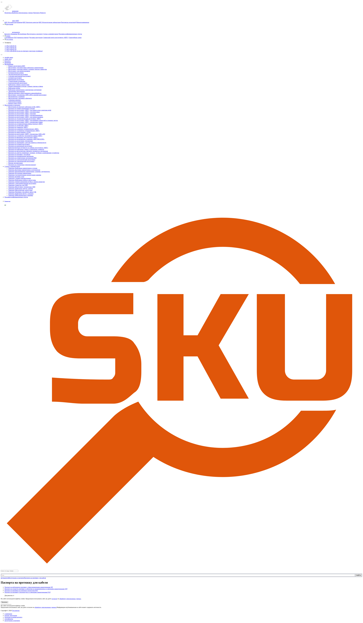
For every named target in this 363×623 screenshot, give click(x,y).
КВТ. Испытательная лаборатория (50, 22)
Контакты (36, 13)
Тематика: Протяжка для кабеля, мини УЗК (22, 192)
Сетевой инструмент (15, 78)
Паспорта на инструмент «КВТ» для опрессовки (24, 112)
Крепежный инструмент (16, 79)
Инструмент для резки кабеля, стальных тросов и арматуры (27, 69)
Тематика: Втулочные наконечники (19, 173)
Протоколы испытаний (68, 22)
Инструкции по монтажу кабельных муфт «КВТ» (24, 107)
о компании (8, 614)
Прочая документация (15, 163)
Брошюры (14, 34)
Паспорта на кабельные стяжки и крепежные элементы (26, 149)
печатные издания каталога (13, 617)
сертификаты (9, 619)
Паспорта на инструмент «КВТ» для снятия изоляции (25, 117)
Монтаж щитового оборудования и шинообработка (24, 93)
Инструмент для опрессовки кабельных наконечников (25, 67)
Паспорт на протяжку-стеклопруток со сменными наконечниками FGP (27, 592)
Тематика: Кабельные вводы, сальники (20, 193)
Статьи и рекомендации (50, 34)
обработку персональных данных (70, 599)
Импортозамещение (82, 22)
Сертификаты (9, 37)
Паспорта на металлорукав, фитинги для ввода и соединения (28, 151)
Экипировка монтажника (16, 91)
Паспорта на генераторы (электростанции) (22, 165)
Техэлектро (15, 610)
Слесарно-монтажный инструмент (19, 76)
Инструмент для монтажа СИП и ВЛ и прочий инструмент (27, 95)
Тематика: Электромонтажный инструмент (22, 183)
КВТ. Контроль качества (30, 22)
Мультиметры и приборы (16, 96)
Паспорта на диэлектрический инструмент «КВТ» (24, 119)
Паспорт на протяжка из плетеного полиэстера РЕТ (21, 590)
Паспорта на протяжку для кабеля (19, 154)
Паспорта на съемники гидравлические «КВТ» (23, 129)
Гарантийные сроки (75, 37)
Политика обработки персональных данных (19, 13)
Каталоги (8, 34)
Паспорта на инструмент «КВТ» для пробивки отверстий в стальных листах (33, 120)
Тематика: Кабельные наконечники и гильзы (22, 168)
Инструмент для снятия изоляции (19, 71)
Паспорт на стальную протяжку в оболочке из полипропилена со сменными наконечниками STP (36, 589)
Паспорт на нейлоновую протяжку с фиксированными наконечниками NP (29, 587)
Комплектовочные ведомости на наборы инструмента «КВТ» (28, 147)
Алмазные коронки (14, 100)
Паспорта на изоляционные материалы (21, 156)
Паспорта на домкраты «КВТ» (18, 127)
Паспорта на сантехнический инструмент (21, 159)
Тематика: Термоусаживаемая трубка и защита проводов (26, 182)
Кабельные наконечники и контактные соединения (24, 90)
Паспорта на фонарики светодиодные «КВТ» (23, 137)
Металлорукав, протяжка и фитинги (20, 98)
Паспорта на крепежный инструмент (20, 146)
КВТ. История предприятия (13, 22)
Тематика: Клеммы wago (16, 176)
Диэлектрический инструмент (18, 74)
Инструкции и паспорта (34, 34)
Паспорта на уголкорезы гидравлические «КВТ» (24, 130)
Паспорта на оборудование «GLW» (19, 132)
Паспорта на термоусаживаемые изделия (21, 108)
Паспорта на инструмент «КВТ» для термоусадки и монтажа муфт (29, 110)
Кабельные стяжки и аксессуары (18, 84)
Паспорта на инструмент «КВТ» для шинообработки (25, 115)
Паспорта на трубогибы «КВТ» (18, 125)
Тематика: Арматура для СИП (18, 185)
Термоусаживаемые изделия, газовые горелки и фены (25, 86)
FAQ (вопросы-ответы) (21, 37)
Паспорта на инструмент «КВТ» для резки (22, 113)
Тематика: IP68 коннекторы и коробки (20, 195)
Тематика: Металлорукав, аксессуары (20, 190)
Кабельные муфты (14, 88)
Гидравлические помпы (16, 73)
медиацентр (4, 578)
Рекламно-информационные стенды (70, 34)
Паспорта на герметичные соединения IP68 (22, 158)
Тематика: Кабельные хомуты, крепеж (20, 188)
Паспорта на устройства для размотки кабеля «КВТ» (25, 136)
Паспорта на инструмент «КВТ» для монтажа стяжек (25, 122)
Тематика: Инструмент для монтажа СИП (21, 187)
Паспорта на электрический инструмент (21, 161)
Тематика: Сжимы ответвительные (19, 178)
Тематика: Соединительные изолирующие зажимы (24, 175)
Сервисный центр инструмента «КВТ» (55, 37)
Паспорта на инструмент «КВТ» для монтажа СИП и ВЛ (26, 134)
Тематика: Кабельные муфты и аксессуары (22, 180)
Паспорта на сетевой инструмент (19, 144)
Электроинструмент (14, 101)
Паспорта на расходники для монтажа (20, 141)
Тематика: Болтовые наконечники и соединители (24, 170)
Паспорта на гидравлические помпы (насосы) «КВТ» (25, 124)
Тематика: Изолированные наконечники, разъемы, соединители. (29, 171)
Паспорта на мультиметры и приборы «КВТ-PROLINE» (26, 139)
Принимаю (4, 602)
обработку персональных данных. (46, 607)
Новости (43, 13)
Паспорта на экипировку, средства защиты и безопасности (27, 142)
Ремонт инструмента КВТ (16, 66)
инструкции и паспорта (12, 620)
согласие (54, 599)
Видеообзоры (22, 34)
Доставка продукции (36, 37)
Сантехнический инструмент (17, 83)
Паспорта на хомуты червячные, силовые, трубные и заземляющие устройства (33, 153)
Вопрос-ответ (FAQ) (14, 103)
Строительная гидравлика (16, 81)
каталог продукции (11, 615)
